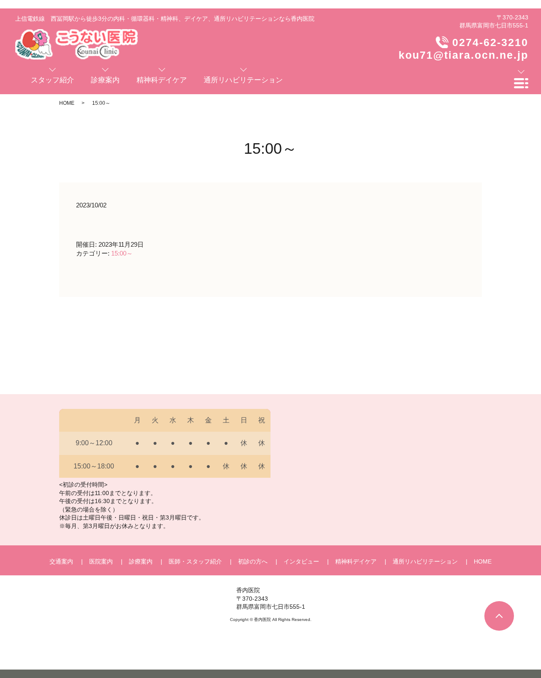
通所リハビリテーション (425, 561)
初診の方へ (253, 561)
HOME (66, 103)
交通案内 (61, 561)
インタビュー (301, 561)
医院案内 (101, 561)
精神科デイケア (356, 561)
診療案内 (141, 561)
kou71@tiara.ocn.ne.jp (463, 55)
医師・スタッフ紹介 (195, 561)
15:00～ (122, 253)
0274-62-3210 (490, 42)
